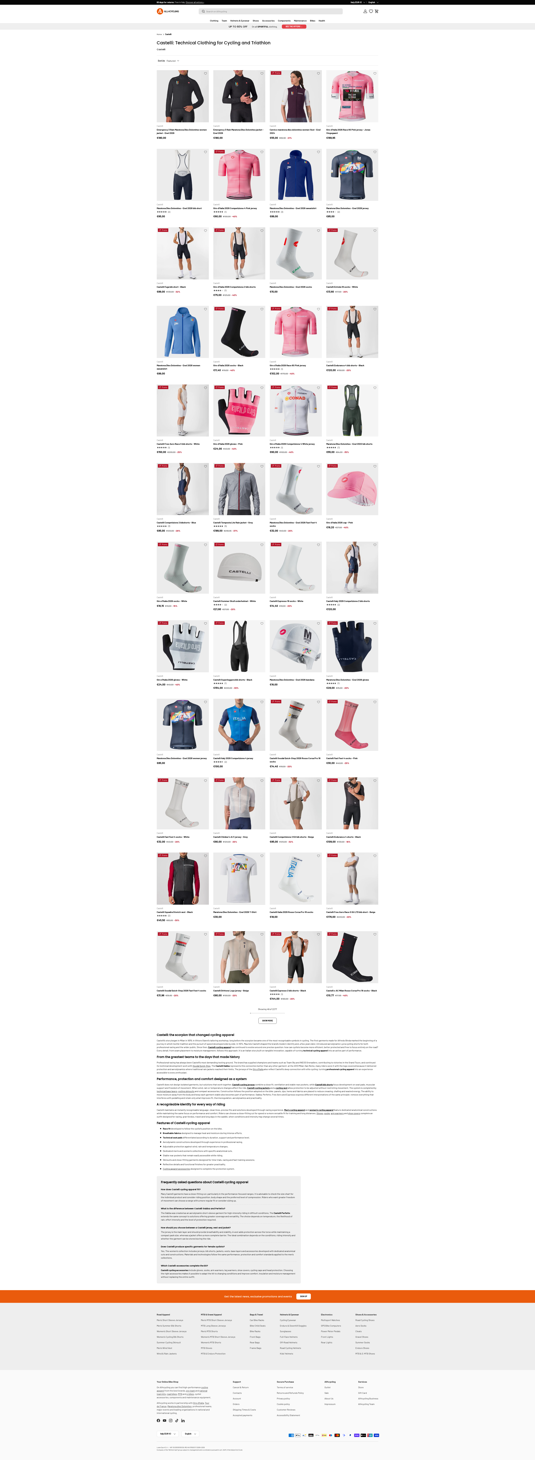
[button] (377, 11)
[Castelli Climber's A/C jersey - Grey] (239, 803)
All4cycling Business (368, 1398)
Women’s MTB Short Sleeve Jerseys (218, 1336)
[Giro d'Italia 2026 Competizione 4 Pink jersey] (239, 175)
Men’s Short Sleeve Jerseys (170, 1320)
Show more (267, 1020)
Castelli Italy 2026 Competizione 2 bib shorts (348, 601)
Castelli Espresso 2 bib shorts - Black (288, 990)
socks (327, 1113)
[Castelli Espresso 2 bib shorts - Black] (296, 957)
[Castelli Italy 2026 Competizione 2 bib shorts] (352, 568)
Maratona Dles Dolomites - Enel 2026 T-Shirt (234, 912)
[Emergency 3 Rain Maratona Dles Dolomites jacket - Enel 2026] (239, 96)
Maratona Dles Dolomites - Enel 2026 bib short (179, 208)
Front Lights (327, 1336)
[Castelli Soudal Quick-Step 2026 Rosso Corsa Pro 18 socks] (296, 725)
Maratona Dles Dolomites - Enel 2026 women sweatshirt (178, 367)
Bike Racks (255, 1331)
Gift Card (362, 1393)
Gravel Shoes (361, 1336)
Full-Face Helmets (289, 1336)
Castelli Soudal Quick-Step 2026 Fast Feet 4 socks (181, 990)
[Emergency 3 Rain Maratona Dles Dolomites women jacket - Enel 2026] (183, 96)
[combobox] (271, 11)
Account (237, 1398)
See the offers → (294, 26)
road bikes (172, 1394)
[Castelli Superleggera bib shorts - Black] (239, 646)
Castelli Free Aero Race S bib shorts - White (178, 444)
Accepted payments (242, 1415)
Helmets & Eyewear (239, 20)
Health (322, 20)
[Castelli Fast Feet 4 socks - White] (183, 803)
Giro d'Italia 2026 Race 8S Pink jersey (288, 365)
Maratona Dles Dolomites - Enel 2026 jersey (347, 208)
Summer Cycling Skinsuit (169, 1342)
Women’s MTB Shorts (211, 1342)
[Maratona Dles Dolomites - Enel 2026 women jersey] (183, 725)
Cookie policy (283, 1404)
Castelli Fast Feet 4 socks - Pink (342, 758)
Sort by (161, 60)
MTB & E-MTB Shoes (365, 1353)
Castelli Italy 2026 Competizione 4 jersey (233, 758)
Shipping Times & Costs (244, 1409)
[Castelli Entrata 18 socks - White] (352, 253)
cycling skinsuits (186, 1091)
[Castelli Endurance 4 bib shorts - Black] (352, 332)
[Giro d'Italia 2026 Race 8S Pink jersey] (296, 332)
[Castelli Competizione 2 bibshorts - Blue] (183, 489)
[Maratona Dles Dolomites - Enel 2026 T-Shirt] (239, 879)
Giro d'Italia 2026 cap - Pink (339, 522)
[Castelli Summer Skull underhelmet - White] (239, 568)
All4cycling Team (366, 1404)
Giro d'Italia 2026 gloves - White (172, 679)
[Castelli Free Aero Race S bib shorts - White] (183, 410)
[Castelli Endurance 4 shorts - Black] (352, 803)
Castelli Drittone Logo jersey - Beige (231, 990)
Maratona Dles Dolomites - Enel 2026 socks (291, 286)
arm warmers (337, 1113)
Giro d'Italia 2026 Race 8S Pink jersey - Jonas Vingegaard (348, 131)
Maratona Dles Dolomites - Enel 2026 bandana (292, 679)
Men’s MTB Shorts (209, 1331)
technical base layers (167, 1091)
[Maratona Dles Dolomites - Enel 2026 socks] (296, 253)
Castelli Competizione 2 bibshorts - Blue (176, 522)
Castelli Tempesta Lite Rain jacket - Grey (233, 522)
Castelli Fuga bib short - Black (171, 286)
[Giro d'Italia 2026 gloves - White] (183, 646)
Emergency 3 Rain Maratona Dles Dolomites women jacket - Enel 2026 (182, 131)
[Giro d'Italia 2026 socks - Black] (239, 332)
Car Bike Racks (257, 1320)
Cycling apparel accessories (176, 1168)
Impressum (329, 1404)
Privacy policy (283, 1398)
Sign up (303, 1296)
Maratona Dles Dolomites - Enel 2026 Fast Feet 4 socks (293, 524)
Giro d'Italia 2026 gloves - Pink (228, 444)
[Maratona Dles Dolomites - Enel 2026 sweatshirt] (296, 175)
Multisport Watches (330, 1320)
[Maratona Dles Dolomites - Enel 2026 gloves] (352, 646)
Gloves (320, 1113)
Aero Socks (360, 1325)
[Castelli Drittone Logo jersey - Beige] (239, 957)
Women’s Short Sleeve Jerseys (172, 1331)
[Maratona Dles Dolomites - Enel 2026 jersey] (352, 175)
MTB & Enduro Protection (213, 1353)
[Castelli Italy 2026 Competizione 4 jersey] (239, 725)
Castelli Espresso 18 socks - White (286, 601)
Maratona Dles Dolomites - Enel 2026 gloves (347, 679)
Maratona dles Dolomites (179, 1406)
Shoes (256, 20)
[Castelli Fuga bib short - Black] (183, 253)
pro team (190, 1390)
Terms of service (285, 1387)
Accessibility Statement (288, 1415)
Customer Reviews (286, 1409)
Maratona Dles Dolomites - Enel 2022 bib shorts (349, 444)
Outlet (327, 1387)
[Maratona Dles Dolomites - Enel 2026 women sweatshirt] (183, 332)
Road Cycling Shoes (364, 1320)
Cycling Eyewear (288, 1320)
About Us (328, 1398)
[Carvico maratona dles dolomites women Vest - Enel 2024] (296, 96)
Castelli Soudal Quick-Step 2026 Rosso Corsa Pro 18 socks (295, 760)
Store (361, 1387)
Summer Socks (362, 1342)
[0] (371, 11)
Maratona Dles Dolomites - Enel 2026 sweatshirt (293, 208)
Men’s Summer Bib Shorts (169, 1325)
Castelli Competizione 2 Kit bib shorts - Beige (292, 837)
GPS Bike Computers (331, 1325)
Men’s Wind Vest (164, 1348)
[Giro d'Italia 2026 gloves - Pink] (239, 410)
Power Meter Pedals (330, 1331)
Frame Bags (255, 1348)
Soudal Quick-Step (202, 1065)
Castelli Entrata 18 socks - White (342, 286)
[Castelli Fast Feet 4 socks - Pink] (352, 725)
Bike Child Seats (258, 1325)
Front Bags (255, 1336)
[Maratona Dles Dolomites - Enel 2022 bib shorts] (352, 410)
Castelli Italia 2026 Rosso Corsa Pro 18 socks (291, 912)
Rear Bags (255, 1342)
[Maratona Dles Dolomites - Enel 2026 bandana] (296, 646)
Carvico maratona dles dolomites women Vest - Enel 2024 (295, 131)
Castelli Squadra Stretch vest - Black (175, 912)
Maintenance (300, 20)
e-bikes (190, 1394)
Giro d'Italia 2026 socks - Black (228, 365)
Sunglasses (285, 1331)
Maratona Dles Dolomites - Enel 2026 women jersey (182, 758)
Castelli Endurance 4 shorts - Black (343, 837)
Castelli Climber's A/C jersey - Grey (230, 837)
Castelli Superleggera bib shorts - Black (232, 679)
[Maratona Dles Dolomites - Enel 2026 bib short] (183, 175)
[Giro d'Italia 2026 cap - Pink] (352, 489)
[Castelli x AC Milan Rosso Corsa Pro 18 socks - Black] (352, 957)
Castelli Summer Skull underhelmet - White (234, 601)
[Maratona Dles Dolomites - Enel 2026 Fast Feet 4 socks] (296, 489)
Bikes (312, 20)
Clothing (214, 20)
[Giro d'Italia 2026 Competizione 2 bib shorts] (239, 253)
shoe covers (354, 1113)
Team (224, 20)
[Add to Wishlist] (205, 73)
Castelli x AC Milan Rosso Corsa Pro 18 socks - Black (351, 990)
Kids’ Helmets (286, 1353)
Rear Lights (326, 1342)
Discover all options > (195, 2)
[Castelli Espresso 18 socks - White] (296, 568)
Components (284, 20)
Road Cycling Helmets (290, 1348)
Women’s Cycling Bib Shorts (170, 1336)
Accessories (268, 20)
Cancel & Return (241, 1387)
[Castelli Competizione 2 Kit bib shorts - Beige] (296, 803)
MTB (180, 1394)
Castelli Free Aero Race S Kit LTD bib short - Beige (350, 912)
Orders (236, 1404)
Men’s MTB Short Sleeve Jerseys (216, 1320)
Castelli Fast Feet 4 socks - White (173, 837)
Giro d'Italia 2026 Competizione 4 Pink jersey (235, 208)
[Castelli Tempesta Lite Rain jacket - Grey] (239, 489)
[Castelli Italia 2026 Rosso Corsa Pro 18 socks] (296, 879)
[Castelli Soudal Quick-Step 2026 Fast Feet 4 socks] (183, 957)
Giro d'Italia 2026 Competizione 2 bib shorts (234, 286)
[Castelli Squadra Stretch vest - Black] (183, 879)
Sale (326, 1393)
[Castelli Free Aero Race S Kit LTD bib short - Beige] (352, 879)
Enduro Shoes (362, 1348)
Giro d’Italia (258, 1069)
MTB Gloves (206, 1348)
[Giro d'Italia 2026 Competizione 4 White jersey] (296, 410)
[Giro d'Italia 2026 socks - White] (183, 568)
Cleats (358, 1331)
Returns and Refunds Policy (290, 1393)
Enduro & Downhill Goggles (293, 1325)
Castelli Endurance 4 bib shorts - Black (345, 365)
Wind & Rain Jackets (167, 1353)
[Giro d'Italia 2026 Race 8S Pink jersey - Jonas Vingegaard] (352, 96)
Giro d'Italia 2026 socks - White (172, 601)
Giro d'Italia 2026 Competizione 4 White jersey (292, 444)
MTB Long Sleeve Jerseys (213, 1325)
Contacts (237, 1393)
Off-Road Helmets (288, 1342)
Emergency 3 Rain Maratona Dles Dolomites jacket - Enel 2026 (238, 131)
